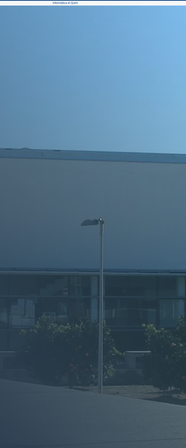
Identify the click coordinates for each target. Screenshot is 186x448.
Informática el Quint (65, 2)
